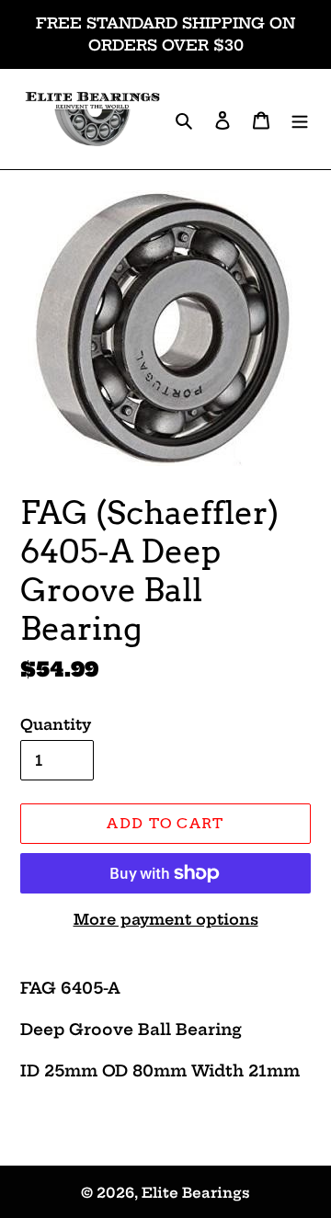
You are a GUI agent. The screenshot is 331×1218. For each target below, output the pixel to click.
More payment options (166, 919)
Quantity (55, 724)
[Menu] (299, 119)
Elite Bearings (196, 1192)
